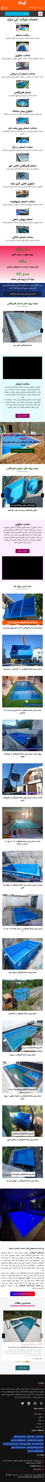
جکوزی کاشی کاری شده (22, 184)
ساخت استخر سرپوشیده (22, 202)
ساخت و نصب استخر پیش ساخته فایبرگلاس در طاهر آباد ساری (22, 886)
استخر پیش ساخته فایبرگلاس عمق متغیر (22, 972)
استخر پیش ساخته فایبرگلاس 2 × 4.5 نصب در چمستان (22, 669)
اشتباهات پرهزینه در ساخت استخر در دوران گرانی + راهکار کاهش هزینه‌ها (24, 1348)
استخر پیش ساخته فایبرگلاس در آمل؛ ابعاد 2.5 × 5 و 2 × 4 (22, 930)
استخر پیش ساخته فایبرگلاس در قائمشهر (22, 1013)
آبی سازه (21, 1475)
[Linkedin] (28, 1403)
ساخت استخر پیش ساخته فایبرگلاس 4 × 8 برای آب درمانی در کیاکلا (22, 842)
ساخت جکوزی (22, 55)
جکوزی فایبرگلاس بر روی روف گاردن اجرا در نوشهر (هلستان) (23, 511)
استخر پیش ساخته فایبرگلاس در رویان (22, 1054)
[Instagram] (2, 8)
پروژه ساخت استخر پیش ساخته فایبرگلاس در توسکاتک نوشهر (22, 755)
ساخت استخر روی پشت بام (22, 128)
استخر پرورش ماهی (22, 219)
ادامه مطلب (38, 1360)
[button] (3, 330)
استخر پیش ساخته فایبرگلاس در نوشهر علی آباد (22, 1180)
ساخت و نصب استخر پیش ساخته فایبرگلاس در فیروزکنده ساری (22, 798)
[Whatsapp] (6, 8)
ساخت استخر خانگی (22, 237)
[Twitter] (22, 1403)
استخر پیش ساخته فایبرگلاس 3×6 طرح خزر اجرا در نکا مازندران (22, 711)
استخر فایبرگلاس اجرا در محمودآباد (22, 345)
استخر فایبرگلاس (22, 92)
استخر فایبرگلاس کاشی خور (22, 166)
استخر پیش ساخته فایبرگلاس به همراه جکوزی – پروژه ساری (22, 1097)
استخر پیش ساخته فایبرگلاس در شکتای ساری (22, 1139)
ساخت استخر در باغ (22, 147)
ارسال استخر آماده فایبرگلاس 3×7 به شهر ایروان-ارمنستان (22, 628)
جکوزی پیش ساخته (22, 111)
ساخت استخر (22, 35)
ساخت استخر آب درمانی (22, 74)
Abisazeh (29, 1477)
